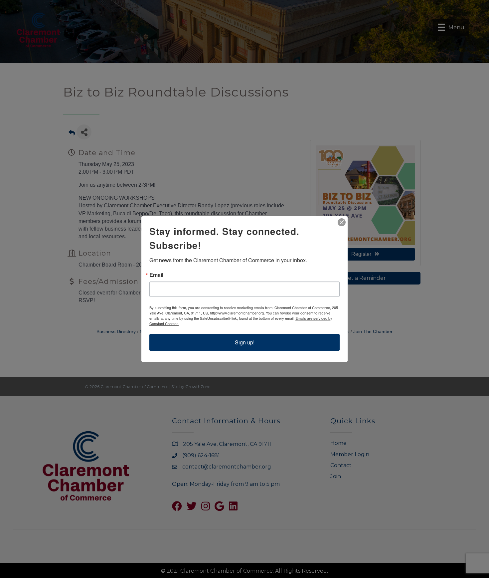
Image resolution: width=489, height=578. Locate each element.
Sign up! (244, 342)
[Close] (342, 222)
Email (156, 275)
